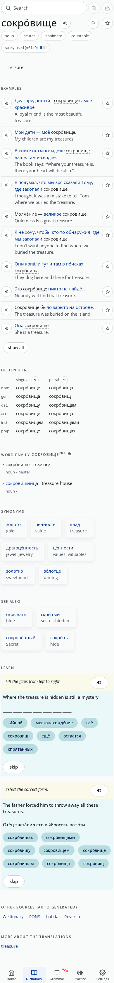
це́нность (45, 524)
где (18, 189)
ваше (20, 157)
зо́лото (13, 524)
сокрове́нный (21, 637)
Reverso (72, 916)
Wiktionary (13, 916)
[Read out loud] (65, 23)
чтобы (44, 232)
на (72, 307)
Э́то (18, 289)
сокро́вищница (22, 483)
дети (30, 132)
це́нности (63, 548)
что (42, 182)
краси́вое (24, 107)
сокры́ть (59, 637)
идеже (58, 150)
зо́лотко (14, 571)
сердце (48, 157)
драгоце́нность (22, 548)
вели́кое (52, 214)
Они (19, 264)
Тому (87, 182)
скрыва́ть (16, 614)
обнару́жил (78, 232)
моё (46, 132)
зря (59, 182)
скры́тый (50, 614)
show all (16, 347)
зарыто (60, 307)
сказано (40, 150)
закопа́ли (32, 189)
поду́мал (27, 182)
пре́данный (37, 100)
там (32, 157)
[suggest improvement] (93, 23)
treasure (9, 946)
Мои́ (19, 132)
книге (25, 150)
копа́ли (33, 264)
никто (54, 289)
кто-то (58, 232)
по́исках (74, 264)
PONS (34, 916)
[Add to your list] (107, 23)
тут (45, 264)
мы (51, 182)
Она (19, 325)
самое (85, 100)
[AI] (107, 8)
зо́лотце (52, 571)
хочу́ (30, 232)
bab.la (52, 916)
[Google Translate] (94, 8)
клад (75, 524)
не (21, 232)
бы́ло (46, 307)
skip (14, 767)
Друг (19, 100)
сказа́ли (72, 182)
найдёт (76, 289)
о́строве (84, 307)
